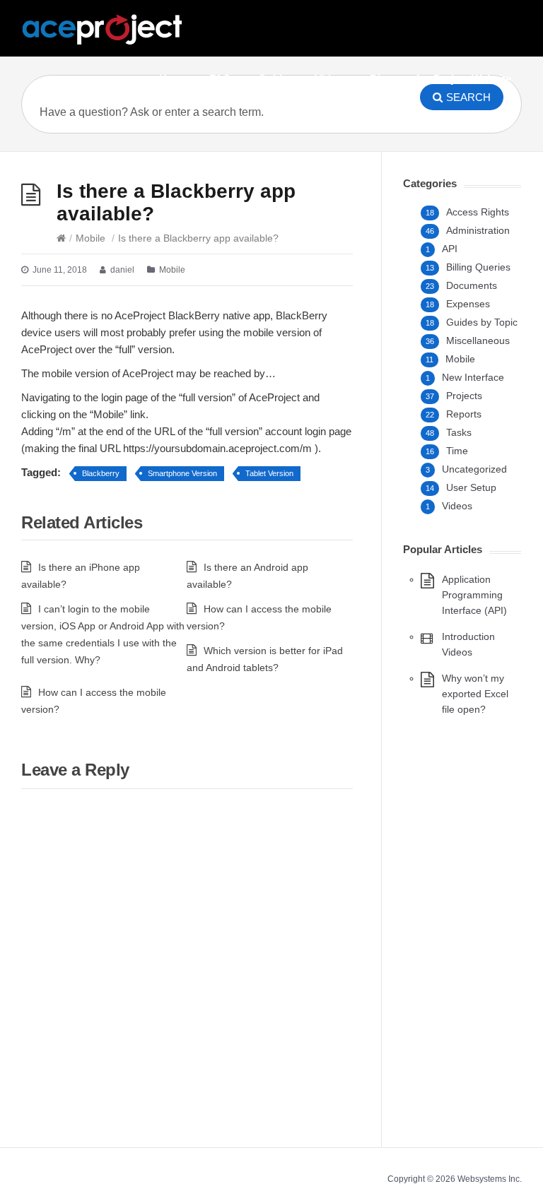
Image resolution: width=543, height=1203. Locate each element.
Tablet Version (269, 473)
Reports (463, 414)
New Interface (473, 377)
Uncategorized (474, 469)
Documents (471, 285)
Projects (464, 395)
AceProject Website (462, 79)
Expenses (468, 303)
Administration (478, 230)
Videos (332, 79)
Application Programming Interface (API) (474, 595)
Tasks (459, 432)
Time (457, 450)
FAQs (223, 79)
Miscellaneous (478, 340)
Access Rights (477, 212)
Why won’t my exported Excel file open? (475, 693)
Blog (381, 79)
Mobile (90, 238)
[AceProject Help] (102, 30)
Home (173, 79)
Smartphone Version (182, 473)
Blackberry (100, 473)
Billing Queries (478, 267)
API (449, 248)
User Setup (471, 487)
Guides (275, 79)
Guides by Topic (482, 322)
